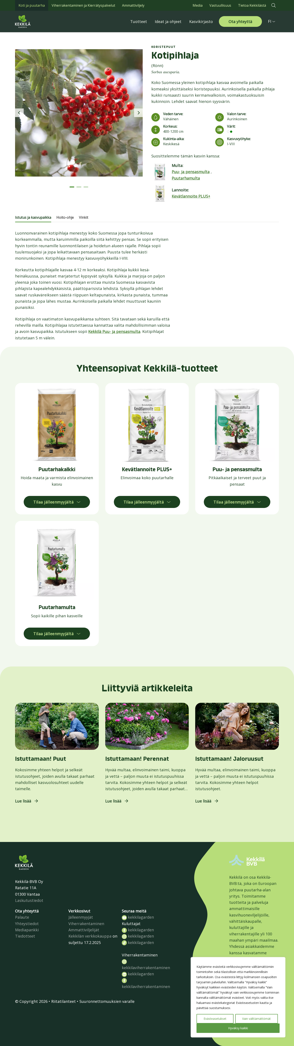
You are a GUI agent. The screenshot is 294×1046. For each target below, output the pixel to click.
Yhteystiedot (27, 923)
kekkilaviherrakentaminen (146, 967)
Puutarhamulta (186, 178)
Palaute (22, 917)
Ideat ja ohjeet (168, 21)
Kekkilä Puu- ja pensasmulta (114, 331)
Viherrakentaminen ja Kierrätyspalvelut (83, 5)
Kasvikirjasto (201, 21)
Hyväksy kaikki (238, 1028)
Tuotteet (138, 21)
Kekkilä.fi (32, 21)
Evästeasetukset (215, 1019)
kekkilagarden (140, 917)
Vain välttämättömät (256, 1019)
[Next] (138, 112)
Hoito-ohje (65, 217)
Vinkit (83, 217)
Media (198, 5)
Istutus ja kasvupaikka (33, 217)
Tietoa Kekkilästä (252, 5)
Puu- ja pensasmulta (191, 171)
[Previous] (19, 112)
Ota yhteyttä (240, 21)
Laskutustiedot (29, 900)
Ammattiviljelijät (83, 929)
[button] (273, 5)
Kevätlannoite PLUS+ (191, 196)
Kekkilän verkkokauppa (89, 936)
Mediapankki (27, 929)
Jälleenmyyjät (80, 917)
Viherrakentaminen (86, 923)
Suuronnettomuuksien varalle (107, 1001)
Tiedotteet (25, 936)
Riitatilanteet (63, 1001)
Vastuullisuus (220, 5)
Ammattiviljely (133, 5)
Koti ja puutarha (32, 5)
